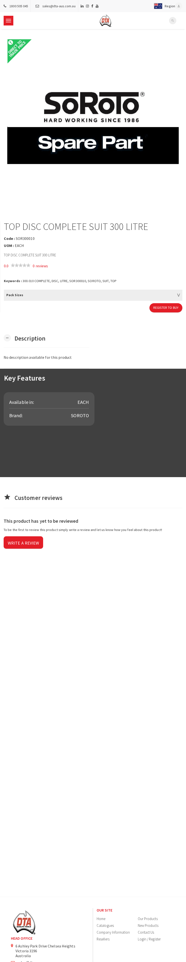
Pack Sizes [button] (14, 295)
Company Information (113, 932)
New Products (148, 925)
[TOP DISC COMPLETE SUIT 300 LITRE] (93, 125)
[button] (163, 6)
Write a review (23, 543)
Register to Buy (166, 307)
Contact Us (146, 932)
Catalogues (105, 925)
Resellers (103, 939)
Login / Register (149, 939)
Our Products (148, 918)
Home (101, 918)
